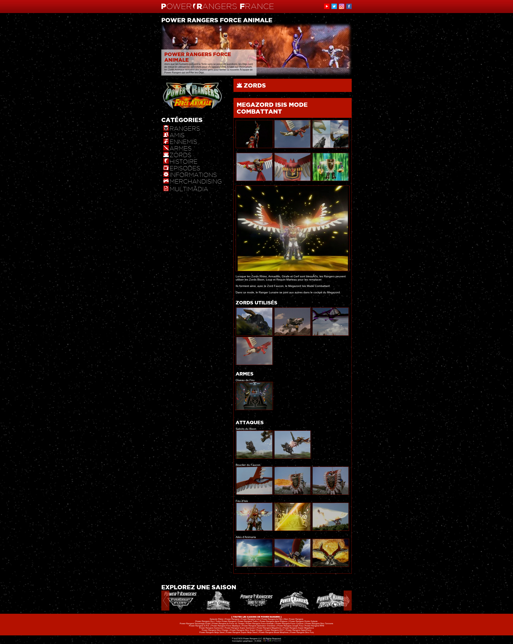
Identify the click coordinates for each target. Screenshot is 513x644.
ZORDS (255, 85)
